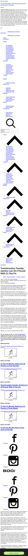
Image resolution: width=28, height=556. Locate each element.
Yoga (7, 59)
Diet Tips (8, 89)
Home (4, 37)
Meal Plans (8, 71)
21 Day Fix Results (20, 276)
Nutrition (5, 60)
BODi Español (9, 112)
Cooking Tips (9, 68)
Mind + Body (9, 98)
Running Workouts (10, 58)
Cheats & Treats (9, 69)
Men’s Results (9, 107)
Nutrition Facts (9, 66)
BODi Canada (9, 116)
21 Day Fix (13, 285)
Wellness (5, 93)
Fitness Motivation (10, 97)
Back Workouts (9, 48)
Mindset (5, 75)
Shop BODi (3, 32)
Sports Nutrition (10, 72)
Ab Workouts (9, 45)
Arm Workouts (9, 46)
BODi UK (8, 115)
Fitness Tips (9, 54)
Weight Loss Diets (10, 90)
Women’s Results (10, 106)
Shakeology (8, 64)
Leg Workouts (9, 51)
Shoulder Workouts (10, 53)
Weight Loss (6, 84)
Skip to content (4, 1)
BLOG (4, 276)
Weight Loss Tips (10, 91)
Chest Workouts (10, 49)
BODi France (9, 113)
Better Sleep (9, 100)
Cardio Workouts (10, 55)
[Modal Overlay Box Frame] (14, 552)
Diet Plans (8, 88)
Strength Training (10, 57)
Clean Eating (9, 67)
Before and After (11, 276)
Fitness (5, 41)
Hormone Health (10, 99)
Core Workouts (9, 50)
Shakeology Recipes (10, 82)
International (6, 108)
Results (5, 102)
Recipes (5, 78)
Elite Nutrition (9, 73)
